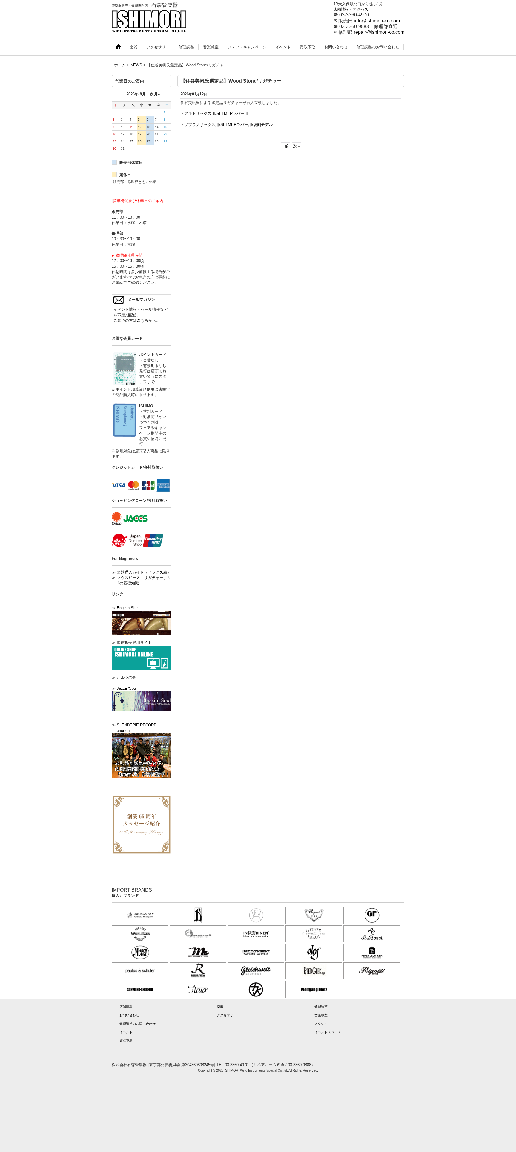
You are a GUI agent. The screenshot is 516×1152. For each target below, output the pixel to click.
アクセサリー (226, 1015)
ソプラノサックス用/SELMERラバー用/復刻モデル (228, 124)
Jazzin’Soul (127, 688)
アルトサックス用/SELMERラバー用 (216, 113)
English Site (127, 608)
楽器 (220, 1006)
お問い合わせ (129, 1015)
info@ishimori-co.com (377, 20)
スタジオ (321, 1023)
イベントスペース (327, 1032)
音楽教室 (321, 1015)
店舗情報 (126, 1006)
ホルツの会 (126, 677)
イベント (126, 1032)
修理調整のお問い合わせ (137, 1023)
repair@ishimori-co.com (379, 32)
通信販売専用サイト (134, 642)
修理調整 (321, 1006)
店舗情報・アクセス (350, 9)
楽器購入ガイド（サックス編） (141, 572)
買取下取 (126, 1040)
